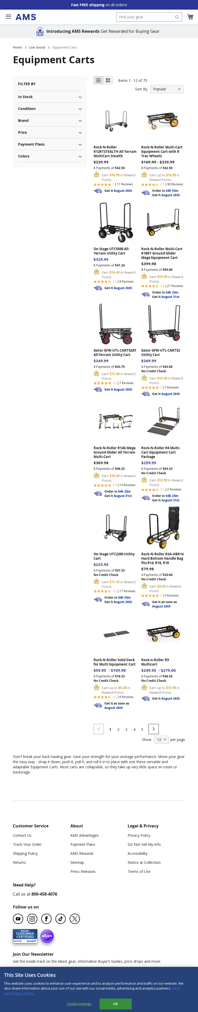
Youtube (18, 919)
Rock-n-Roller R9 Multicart (155, 662)
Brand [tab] (23, 120)
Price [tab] (22, 132)
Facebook (46, 919)
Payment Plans (82, 844)
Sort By (141, 88)
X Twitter (75, 919)
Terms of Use (139, 871)
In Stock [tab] (25, 96)
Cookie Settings (79, 1003)
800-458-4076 (44, 894)
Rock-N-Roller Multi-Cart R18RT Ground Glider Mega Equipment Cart (162, 253)
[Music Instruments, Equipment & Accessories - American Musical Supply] (25, 17)
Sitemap (77, 862)
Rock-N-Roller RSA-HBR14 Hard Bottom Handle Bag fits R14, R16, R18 (162, 558)
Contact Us (22, 835)
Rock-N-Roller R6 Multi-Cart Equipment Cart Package (160, 452)
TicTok (60, 919)
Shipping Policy (25, 853)
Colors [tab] (23, 156)
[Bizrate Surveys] (30, 940)
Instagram (32, 919)
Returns (19, 862)
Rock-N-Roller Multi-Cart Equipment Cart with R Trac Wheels (162, 151)
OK (115, 1003)
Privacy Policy (139, 835)
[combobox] (149, 17)
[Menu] (8, 17)
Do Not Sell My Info (144, 844)
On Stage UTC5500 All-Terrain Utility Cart (111, 251)
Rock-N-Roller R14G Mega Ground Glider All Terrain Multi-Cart (115, 452)
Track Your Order (27, 844)
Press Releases (83, 871)
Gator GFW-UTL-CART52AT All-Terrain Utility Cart (115, 352)
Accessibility (137, 853)
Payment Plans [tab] (31, 144)
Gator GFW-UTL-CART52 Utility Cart (160, 352)
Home (17, 47)
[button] (190, 17)
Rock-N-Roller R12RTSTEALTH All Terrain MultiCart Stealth (115, 151)
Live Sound (37, 47)
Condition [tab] (27, 108)
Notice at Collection (144, 862)
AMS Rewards (82, 853)
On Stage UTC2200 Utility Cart (114, 556)
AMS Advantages (84, 835)
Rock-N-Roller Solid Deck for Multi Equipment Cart (115, 662)
